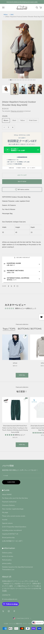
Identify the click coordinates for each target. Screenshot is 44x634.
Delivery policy (7, 553)
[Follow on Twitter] (3, 611)
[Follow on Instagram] (9, 611)
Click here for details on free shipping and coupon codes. (22, 2)
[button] (6, 89)
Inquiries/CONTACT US (10, 534)
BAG (12, 15)
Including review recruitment (12, 530)
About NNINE (7, 494)
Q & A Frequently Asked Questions (14, 527)
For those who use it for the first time (15, 498)
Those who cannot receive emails (13, 516)
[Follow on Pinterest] (14, 611)
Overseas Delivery (8, 505)
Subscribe (11, 482)
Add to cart (22, 175)
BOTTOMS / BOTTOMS (29, 328)
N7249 (15, 363)
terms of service (7, 556)
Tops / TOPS (9, 328)
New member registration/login (12, 509)
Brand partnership (8, 537)
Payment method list (9, 502)
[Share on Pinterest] (14, 286)
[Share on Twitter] (11, 286)
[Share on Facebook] (8, 286)
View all (22, 375)
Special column (7, 523)
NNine (6, 15)
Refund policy (7, 560)
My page (5, 512)
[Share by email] (17, 286)
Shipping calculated (17, 111)
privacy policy (6, 563)
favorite (4, 520)
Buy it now (22, 182)
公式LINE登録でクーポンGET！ (12, 541)
